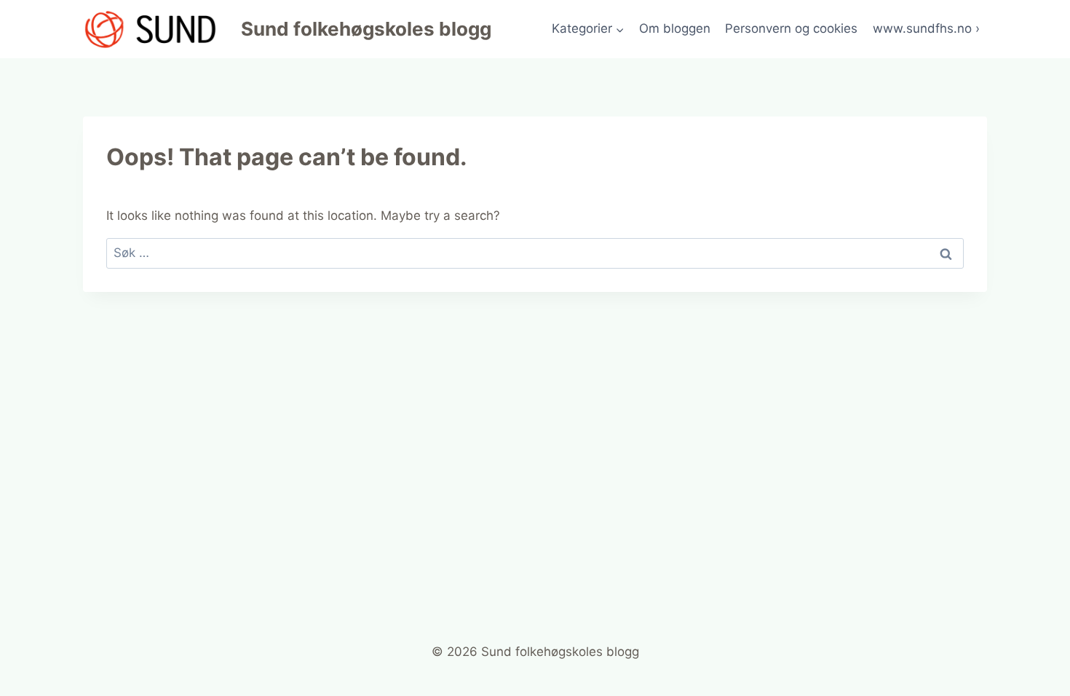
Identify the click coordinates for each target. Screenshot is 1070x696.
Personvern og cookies (791, 28)
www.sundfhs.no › (926, 28)
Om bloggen (674, 28)
